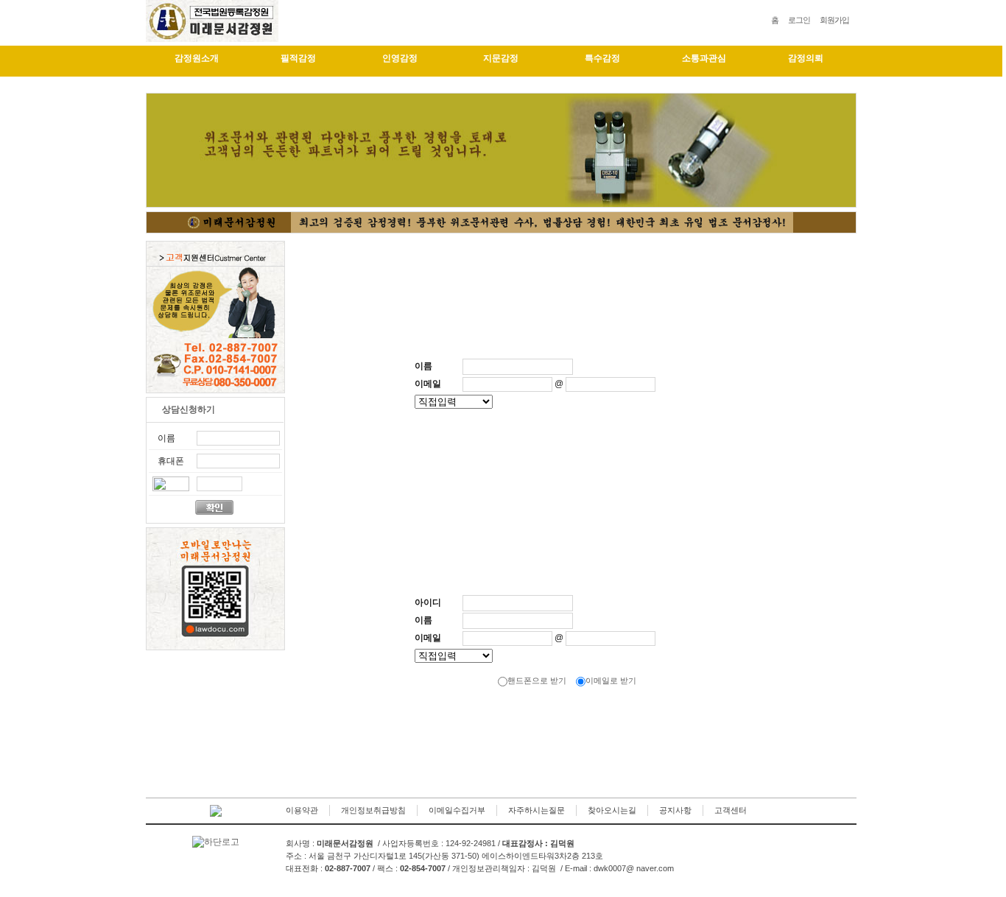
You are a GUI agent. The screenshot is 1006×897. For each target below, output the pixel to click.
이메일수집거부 (457, 810)
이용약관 (302, 810)
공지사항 (675, 810)
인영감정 (400, 58)
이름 (423, 366)
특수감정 (602, 58)
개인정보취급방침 (373, 810)
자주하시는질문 (536, 810)
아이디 (428, 602)
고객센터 (730, 810)
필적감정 (298, 58)
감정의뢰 (805, 58)
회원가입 (834, 19)
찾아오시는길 (612, 810)
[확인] (554, 464)
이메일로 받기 (610, 680)
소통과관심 (704, 58)
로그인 (799, 19)
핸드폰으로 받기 (536, 680)
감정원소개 (197, 58)
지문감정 (500, 58)
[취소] (595, 464)
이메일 (428, 384)
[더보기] (257, 408)
